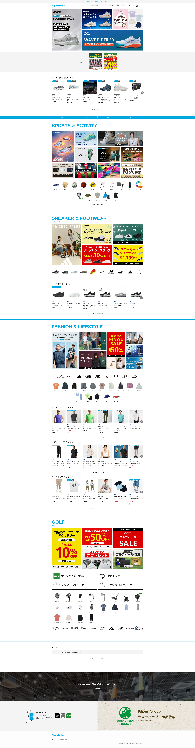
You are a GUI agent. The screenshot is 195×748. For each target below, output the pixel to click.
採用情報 (60, 743)
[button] (142, 92)
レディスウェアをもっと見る (97, 472)
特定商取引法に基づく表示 (90, 743)
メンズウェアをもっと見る (97, 437)
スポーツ (63, 117)
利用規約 (67, 743)
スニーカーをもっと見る (97, 313)
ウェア (108, 117)
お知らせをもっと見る (97, 658)
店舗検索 (98, 688)
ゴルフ (131, 117)
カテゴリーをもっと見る (97, 204)
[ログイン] (133, 5)
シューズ (85, 117)
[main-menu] (141, 5)
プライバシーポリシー (77, 743)
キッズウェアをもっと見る (97, 508)
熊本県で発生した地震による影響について (97, 1)
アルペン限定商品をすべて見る (97, 109)
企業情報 (54, 743)
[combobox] (98, 5)
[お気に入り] (130, 5)
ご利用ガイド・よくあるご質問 (60, 739)
